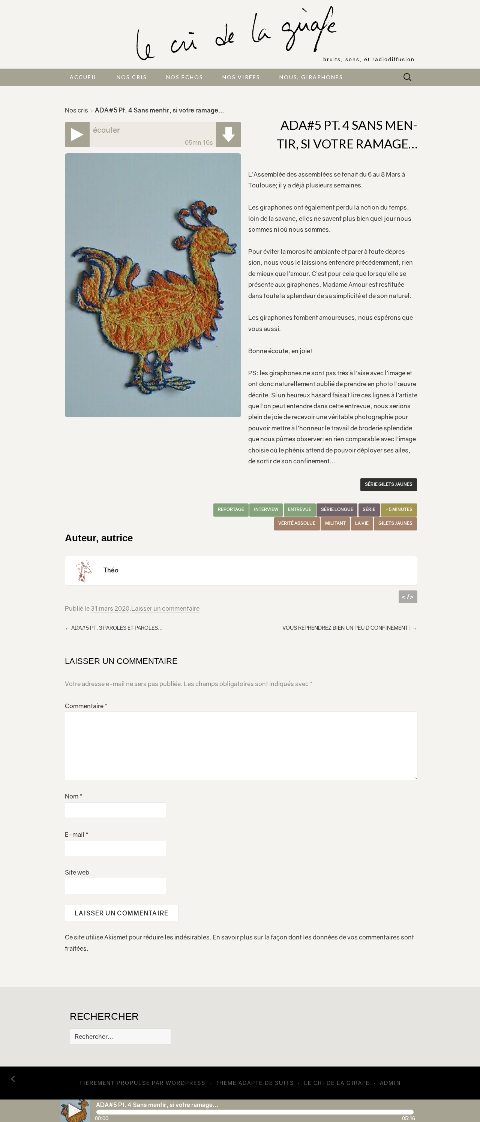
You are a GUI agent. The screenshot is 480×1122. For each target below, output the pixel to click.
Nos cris (132, 77)
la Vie (362, 523)
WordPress (186, 1083)
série (369, 509)
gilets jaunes (395, 523)
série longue (337, 509)
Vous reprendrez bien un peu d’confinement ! (349, 628)
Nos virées (241, 77)
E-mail (76, 834)
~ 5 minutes (398, 509)
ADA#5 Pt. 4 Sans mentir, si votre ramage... (157, 1104)
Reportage (231, 509)
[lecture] (75, 1111)
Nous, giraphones (311, 77)
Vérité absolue (296, 523)
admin (390, 1083)
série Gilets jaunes (388, 484)
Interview (266, 509)
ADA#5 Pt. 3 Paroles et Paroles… (113, 628)
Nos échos (184, 77)
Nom (73, 796)
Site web (77, 872)
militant (335, 523)
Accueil (84, 77)
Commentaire (86, 706)
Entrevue (299, 509)
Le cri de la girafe (337, 1083)
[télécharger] (228, 134)
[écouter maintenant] (77, 134)
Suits (284, 1083)
